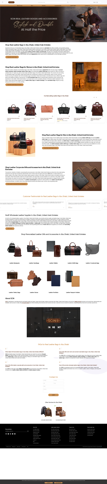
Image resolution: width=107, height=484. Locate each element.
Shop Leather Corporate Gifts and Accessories (16, 184)
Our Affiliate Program (36, 429)
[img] (14, 250)
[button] (28, 431)
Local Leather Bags (90, 435)
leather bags (66, 140)
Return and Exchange (36, 430)
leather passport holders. (34, 370)
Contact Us (87, 5)
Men (32, 5)
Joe (42, 206)
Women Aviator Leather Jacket (55, 435)
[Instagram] (10, 434)
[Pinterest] (15, 434)
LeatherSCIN (23, 53)
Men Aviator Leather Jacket (55, 429)
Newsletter (8, 429)
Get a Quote (9, 228)
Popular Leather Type (90, 427)
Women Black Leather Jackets (73, 432)
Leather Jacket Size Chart (36, 438)
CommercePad (98, 446)
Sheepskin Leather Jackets (91, 429)
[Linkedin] (8, 434)
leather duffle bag (43, 71)
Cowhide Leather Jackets (91, 432)
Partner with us (46, 224)
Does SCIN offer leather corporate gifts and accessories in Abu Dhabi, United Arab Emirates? (24, 366)
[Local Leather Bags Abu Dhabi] (61, 411)
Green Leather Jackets (72, 438)
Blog (33, 441)
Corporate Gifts (58, 5)
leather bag (10, 356)
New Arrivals (19, 5)
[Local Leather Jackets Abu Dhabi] (46, 411)
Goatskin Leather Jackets (91, 430)
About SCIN (35, 427)
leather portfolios (32, 51)
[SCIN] (11, 2)
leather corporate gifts (41, 51)
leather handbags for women (18, 223)
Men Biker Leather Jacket (54, 432)
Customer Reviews (36, 443)
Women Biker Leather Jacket (55, 438)
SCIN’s (79, 142)
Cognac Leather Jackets (72, 435)
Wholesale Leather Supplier (37, 435)
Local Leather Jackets (90, 433)
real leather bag (33, 77)
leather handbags (17, 71)
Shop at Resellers (35, 433)
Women (44, 5)
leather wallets (16, 370)
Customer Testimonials (31, 196)
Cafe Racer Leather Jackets (55, 441)
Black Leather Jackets (72, 429)
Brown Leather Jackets (72, 433)
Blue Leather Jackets (72, 436)
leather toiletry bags (26, 71)
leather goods (78, 301)
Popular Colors (71, 427)
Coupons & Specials (36, 436)
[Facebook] (6, 434)
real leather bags (51, 80)
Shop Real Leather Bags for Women (14, 84)
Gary (6, 205)
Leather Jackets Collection (55, 427)
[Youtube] (13, 434)
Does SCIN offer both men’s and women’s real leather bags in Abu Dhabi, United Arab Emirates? (79, 352)
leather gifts (37, 223)
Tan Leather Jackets (72, 441)
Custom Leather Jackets (54, 443)
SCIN (29, 77)
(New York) (7, 206)
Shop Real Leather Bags (12, 57)
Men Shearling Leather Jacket (55, 433)
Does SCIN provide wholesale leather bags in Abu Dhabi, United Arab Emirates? (78, 365)
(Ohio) (42, 207)
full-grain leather (14, 222)
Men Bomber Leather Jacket (55, 430)
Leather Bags (73, 5)
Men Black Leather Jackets (73, 430)
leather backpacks (75, 140)
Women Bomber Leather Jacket (55, 436)
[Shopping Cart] (97, 2)
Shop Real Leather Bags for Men (50, 148)
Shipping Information (36, 432)
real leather (47, 48)
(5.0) (63, 120)
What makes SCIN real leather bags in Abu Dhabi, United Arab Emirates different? (24, 351)
